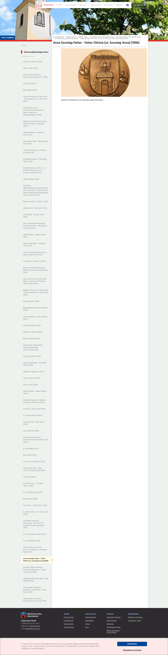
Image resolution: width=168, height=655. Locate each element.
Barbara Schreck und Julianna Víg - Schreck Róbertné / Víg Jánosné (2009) (35, 292)
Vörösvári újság (69, 627)
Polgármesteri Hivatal (113, 627)
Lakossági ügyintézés (114, 617)
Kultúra (87, 624)
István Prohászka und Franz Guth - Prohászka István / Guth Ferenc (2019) (35, 99)
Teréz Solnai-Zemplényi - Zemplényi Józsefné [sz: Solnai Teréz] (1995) (34, 590)
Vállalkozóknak (95, 5)
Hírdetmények (68, 621)
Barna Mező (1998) (30, 499)
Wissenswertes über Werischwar (128, 37)
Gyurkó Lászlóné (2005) (32, 356)
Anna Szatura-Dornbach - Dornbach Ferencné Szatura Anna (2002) (35, 440)
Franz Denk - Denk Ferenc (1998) (35, 505)
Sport (87, 627)
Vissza (24, 45)
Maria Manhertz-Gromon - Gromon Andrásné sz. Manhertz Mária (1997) (35, 550)
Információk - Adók (134, 621)
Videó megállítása (7, 38)
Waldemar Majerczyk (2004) (33, 372)
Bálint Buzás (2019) (30, 90)
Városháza (82, 5)
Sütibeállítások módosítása (132, 650)
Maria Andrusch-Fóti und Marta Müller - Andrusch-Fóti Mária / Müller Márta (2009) (34, 281)
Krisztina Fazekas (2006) (32, 325)
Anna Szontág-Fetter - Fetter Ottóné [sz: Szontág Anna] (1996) (104, 39)
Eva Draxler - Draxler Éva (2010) (34, 261)
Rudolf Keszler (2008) (31, 301)
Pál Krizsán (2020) (29, 83)
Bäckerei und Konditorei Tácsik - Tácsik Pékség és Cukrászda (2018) (35, 124)
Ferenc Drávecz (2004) (31, 378)
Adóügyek (110, 624)
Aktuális (58, 5)
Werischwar (108, 5)
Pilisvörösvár (58, 37)
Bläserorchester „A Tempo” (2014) (35, 201)
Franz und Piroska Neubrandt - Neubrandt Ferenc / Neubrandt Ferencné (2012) (35, 226)
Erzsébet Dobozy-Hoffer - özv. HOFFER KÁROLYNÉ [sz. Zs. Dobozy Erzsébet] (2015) (34, 170)
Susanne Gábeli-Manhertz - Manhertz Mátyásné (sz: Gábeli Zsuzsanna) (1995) (34, 570)
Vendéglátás (89, 621)
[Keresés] (145, 5)
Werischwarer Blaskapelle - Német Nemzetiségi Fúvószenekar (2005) (33, 347)
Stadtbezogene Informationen (102, 37)
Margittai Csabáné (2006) (32, 332)
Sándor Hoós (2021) (30, 68)
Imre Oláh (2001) (29, 477)
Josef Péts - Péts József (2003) (34, 409)
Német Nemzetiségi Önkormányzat (113, 631)
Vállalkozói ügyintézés (135, 617)
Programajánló (69, 624)
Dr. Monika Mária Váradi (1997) (34, 534)
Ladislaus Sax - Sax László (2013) (35, 208)
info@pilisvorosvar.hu (33, 629)
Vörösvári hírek (69, 617)
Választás (119, 5)
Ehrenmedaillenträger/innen (66, 39)
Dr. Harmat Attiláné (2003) (32, 415)
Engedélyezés (132, 644)
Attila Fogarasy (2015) (31, 179)
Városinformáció (90, 617)
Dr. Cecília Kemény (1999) (32, 492)
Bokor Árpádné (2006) (31, 338)
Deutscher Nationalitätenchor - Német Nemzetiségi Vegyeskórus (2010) (35, 270)
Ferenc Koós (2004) (30, 385)
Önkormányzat (111, 621)
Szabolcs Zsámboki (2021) (32, 62)
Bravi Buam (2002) (30, 455)
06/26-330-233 (35, 626)
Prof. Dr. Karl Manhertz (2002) (34, 461)
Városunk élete (70, 5)
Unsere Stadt (83, 37)
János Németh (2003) (31, 431)
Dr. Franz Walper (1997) (31, 541)
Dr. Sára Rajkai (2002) (31, 448)
